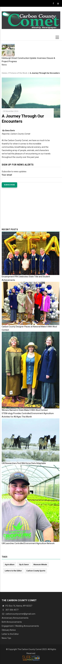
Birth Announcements (12, 622)
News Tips (6, 638)
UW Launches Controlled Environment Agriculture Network (28, 543)
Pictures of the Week (18, 73)
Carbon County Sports (35, 571)
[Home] (31, 20)
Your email (7, 175)
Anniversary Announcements (15, 618)
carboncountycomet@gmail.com (20, 614)
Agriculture (9, 564)
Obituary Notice (9, 630)
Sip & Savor (24, 564)
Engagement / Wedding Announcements (20, 626)
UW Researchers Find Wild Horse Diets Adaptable (24, 463)
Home (4, 73)
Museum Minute (40, 564)
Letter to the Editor (10, 634)
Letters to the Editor (13, 571)
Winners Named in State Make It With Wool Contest (25, 410)
